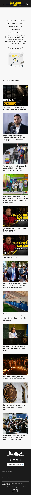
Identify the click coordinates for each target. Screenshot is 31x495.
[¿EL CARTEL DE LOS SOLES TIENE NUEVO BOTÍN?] (15, 216)
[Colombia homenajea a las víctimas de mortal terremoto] (15, 364)
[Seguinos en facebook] (20, 460)
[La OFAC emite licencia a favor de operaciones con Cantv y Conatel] (15, 392)
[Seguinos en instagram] (17, 460)
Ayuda (24, 487)
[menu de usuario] (27, 3)
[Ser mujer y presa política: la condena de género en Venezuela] (15, 95)
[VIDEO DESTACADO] (15, 245)
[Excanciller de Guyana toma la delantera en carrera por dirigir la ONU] (15, 334)
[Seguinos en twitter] (10, 460)
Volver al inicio (15, 48)
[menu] (4, 3)
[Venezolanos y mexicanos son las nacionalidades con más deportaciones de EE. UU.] (15, 153)
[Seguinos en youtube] (14, 460)
